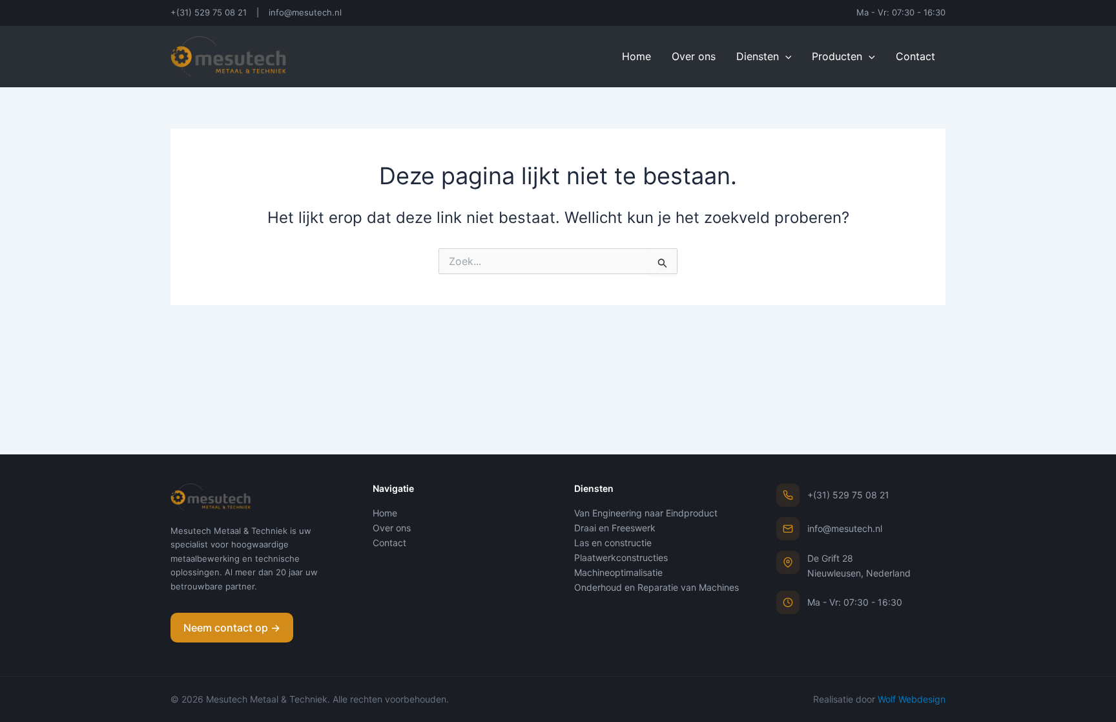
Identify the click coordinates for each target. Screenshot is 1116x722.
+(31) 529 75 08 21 (208, 12)
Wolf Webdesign (912, 699)
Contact (915, 56)
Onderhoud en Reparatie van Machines (656, 587)
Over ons (694, 56)
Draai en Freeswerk (615, 527)
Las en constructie (613, 542)
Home (636, 56)
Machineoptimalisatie (618, 572)
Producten (837, 56)
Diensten (757, 56)
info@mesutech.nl (305, 12)
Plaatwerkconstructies (621, 557)
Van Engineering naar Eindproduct (646, 512)
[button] (785, 56)
